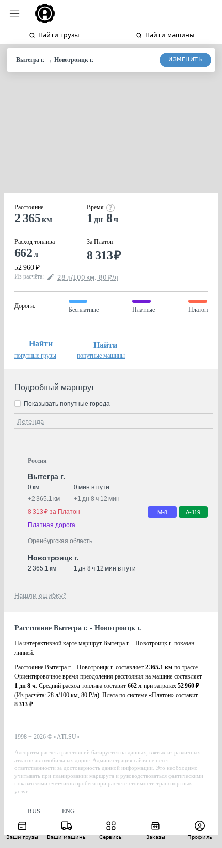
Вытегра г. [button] (46, 476)
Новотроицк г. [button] (53, 557)
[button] (27, 811)
